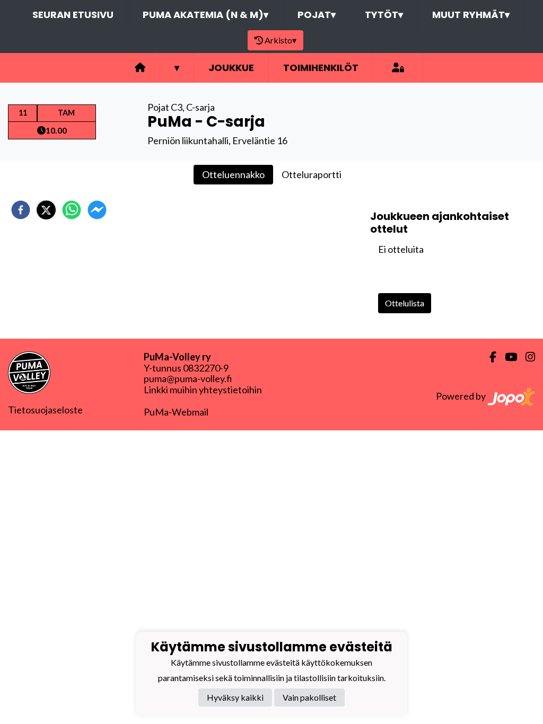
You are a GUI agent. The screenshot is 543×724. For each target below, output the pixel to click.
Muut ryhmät (471, 14)
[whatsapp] (71, 209)
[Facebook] (488, 357)
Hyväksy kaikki (235, 697)
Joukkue (231, 67)
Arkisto (280, 40)
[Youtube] (506, 357)
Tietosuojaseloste (45, 410)
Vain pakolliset (309, 697)
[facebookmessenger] (97, 209)
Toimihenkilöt (320, 67)
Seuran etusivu (72, 14)
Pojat (316, 14)
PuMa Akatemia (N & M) (205, 14)
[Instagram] (526, 357)
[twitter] (46, 209)
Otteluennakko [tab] (233, 174)
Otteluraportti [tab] (311, 174)
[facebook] (20, 209)
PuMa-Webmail (176, 412)
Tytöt (384, 14)
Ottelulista (404, 303)
